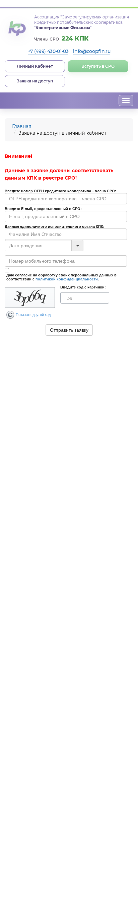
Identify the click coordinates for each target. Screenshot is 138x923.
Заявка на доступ (35, 80)
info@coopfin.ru (91, 51)
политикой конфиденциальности (67, 279)
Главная (21, 126)
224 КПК (75, 38)
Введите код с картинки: (83, 287)
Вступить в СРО (98, 66)
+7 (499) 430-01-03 (48, 51)
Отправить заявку (69, 330)
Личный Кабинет (35, 66)
